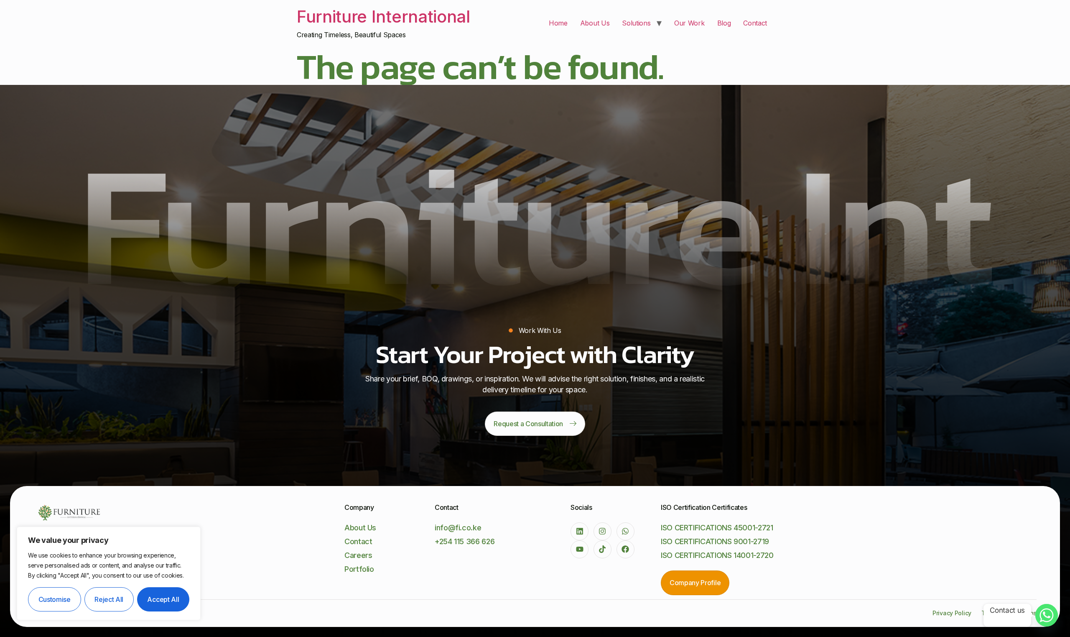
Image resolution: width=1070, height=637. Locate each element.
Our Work (689, 23)
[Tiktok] (602, 549)
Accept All (163, 599)
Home (558, 23)
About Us (594, 23)
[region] (109, 573)
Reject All (108, 599)
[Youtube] (579, 549)
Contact (755, 23)
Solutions (636, 23)
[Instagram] (602, 531)
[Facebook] (625, 549)
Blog (724, 23)
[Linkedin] (579, 531)
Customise (54, 599)
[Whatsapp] (625, 531)
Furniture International (383, 16)
